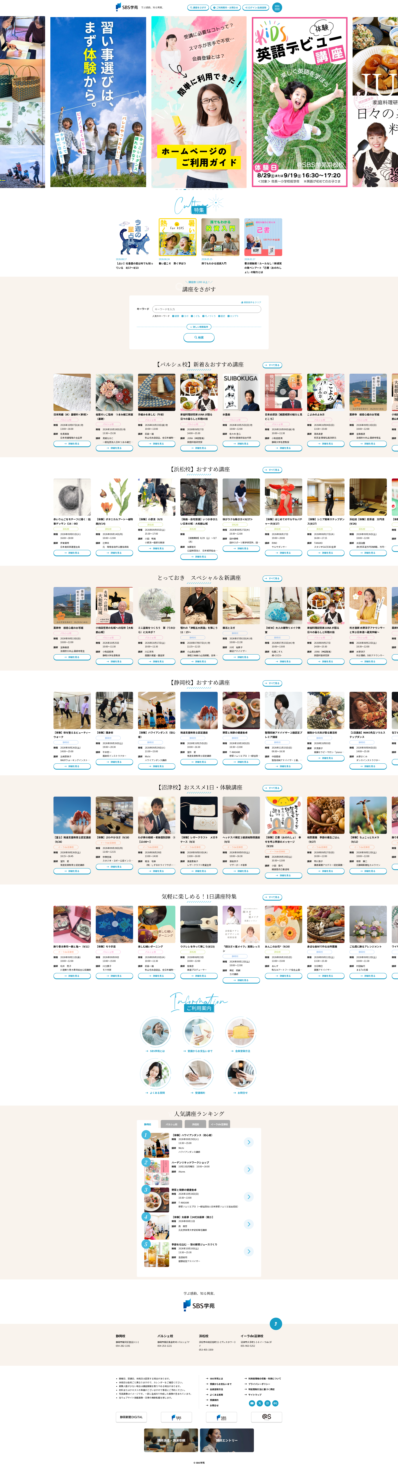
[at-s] (275, 1403)
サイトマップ (254, 1394)
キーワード (143, 309)
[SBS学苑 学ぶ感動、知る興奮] (138, 7)
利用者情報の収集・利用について (264, 1378)
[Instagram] (267, 1403)
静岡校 (120, 1336)
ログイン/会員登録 (257, 7)
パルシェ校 (165, 1336)
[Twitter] (260, 1403)
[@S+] (266, 1417)
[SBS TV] (176, 1417)
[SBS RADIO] (221, 1417)
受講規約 (214, 1399)
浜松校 (203, 1336)
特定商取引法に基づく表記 (261, 1389)
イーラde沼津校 (252, 1336)
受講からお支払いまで (221, 1383)
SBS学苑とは (216, 1378)
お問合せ (214, 1405)
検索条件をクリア (252, 302)
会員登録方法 (216, 1389)
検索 (201, 337)
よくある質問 (216, 1394)
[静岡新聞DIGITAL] (131, 1417)
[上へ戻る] (276, 1324)
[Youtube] (252, 1403)
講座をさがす (199, 7)
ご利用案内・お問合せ (227, 7)
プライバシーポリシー (259, 1383)
